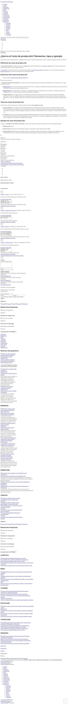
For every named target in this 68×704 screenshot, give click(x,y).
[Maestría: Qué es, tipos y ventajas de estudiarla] (9, 388)
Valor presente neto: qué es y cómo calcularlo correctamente (15, 643)
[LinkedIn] (3, 304)
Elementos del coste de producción (19, 77)
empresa (26, 66)
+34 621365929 (4, 664)
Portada (5, 4)
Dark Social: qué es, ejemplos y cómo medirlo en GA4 (13, 476)
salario (47, 116)
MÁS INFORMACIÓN (6, 161)
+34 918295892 (4, 661)
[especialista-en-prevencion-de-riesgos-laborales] (12, 514)
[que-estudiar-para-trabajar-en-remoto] (13, 558)
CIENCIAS (5, 11)
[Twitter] (13, 304)
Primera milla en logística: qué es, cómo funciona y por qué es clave (16, 565)
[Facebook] (25, 304)
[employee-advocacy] (17, 483)
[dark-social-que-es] (14, 473)
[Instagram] (19, 304)
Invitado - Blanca (4, 226)
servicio (50, 66)
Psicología (8, 23)
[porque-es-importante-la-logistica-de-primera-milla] (17, 562)
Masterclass (6, 20)
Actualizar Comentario (10, 206)
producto (45, 66)
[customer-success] (9, 455)
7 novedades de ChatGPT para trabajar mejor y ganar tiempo (8, 444)
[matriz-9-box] (9, 410)
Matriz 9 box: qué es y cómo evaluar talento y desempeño (7, 413)
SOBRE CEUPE (4, 358)
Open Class (6, 21)
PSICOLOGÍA (6, 16)
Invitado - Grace (4, 194)
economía (4, 70)
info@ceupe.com (4, 663)
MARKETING (6, 8)
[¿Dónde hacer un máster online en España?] (9, 370)
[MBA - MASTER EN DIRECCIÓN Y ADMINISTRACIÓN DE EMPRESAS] (1, 135)
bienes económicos (5, 71)
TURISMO (5, 13)
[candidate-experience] (17, 573)
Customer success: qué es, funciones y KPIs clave (7, 458)
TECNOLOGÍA (6, 17)
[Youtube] (8, 304)
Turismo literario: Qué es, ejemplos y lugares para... (12, 164)
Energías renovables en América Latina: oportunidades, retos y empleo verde (10, 503)
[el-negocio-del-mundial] (14, 591)
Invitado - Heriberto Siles (6, 242)
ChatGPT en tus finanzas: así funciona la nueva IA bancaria (14, 639)
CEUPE (4, 5)
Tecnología (8, 35)
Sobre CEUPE (4, 653)
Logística (8, 26)
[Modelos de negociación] (7, 310)
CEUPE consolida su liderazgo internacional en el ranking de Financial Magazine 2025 (8, 361)
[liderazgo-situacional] (9, 424)
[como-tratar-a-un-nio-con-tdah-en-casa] (17, 613)
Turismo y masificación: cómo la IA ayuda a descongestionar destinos (17, 600)
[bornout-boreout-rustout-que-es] (17, 580)
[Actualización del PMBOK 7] (7, 326)
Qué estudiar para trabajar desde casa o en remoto (13, 561)
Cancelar (3, 199)
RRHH (4, 10)
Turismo (8, 32)
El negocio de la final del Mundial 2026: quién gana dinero (14, 594)
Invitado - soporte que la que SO (8, 210)
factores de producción (38, 70)
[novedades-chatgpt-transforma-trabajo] (9, 439)
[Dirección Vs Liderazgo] (6, 318)
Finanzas (8, 33)
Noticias (2, 651)
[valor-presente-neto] (15, 640)
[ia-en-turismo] (17, 597)
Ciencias (8, 29)
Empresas (8, 24)
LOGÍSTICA (6, 14)
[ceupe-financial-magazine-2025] (9, 356)
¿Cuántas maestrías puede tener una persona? (12, 163)
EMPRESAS (6, 7)
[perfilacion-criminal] (17, 607)
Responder (8, 199)
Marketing (8, 27)
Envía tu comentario (5, 271)
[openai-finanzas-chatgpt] (15, 636)
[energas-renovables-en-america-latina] (12, 499)
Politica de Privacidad (18, 297)
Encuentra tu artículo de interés (8, 37)
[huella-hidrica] (12, 507)
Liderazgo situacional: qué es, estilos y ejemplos (7, 428)
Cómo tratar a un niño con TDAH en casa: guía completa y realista (16, 616)
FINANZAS (5, 19)
